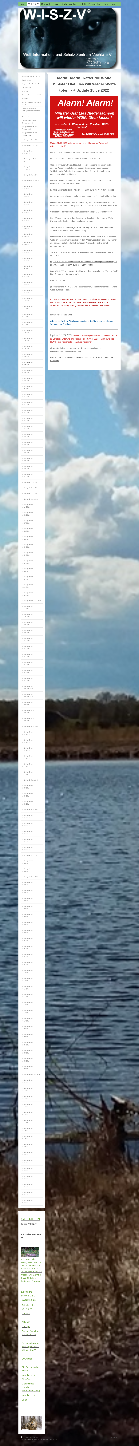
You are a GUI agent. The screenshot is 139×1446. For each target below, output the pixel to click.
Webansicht (114, 1437)
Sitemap (36, 1437)
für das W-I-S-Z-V (28, 1224)
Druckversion (27, 1437)
